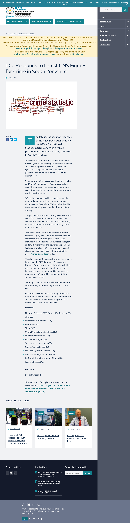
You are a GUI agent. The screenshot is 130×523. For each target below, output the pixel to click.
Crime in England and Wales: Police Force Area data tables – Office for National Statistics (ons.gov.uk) (47, 388)
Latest (102, 26)
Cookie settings (36, 519)
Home (102, 17)
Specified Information (41, 21)
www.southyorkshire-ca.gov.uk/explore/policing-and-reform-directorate (49, 48)
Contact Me (105, 44)
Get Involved (105, 40)
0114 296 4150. (76, 54)
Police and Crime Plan (17, 21)
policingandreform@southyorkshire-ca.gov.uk (93, 2)
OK (25, 519)
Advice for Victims (108, 35)
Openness (104, 31)
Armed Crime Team (40, 254)
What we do (105, 22)
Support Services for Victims (69, 21)
